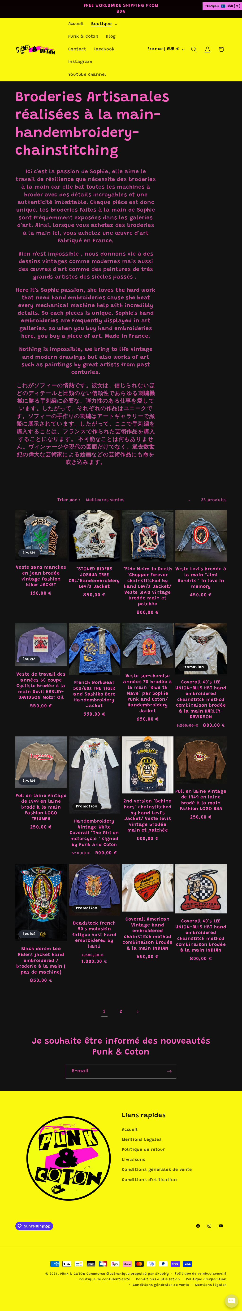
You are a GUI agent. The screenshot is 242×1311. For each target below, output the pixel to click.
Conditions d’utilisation (158, 1279)
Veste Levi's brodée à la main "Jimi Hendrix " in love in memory (201, 578)
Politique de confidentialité (104, 1279)
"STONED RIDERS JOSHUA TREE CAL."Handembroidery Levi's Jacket (94, 578)
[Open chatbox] (231, 1301)
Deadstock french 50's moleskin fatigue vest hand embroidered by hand (94, 935)
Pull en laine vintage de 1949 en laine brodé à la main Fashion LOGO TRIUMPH (41, 807)
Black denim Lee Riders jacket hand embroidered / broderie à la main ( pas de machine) (41, 960)
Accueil (130, 1130)
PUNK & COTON (72, 1274)
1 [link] (104, 1011)
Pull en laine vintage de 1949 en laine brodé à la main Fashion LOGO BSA (200, 800)
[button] (104, 24)
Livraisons (133, 1160)
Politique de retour (143, 1150)
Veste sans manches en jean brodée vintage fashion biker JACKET (41, 576)
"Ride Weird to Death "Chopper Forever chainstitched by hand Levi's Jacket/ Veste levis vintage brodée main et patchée (147, 586)
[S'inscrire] (169, 1071)
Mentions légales (211, 1285)
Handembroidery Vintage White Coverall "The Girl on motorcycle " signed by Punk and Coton (94, 833)
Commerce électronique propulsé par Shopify (127, 1274)
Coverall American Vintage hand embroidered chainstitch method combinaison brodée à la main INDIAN (148, 934)
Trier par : (68, 500)
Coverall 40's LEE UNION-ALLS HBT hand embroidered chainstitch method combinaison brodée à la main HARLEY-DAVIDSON (200, 699)
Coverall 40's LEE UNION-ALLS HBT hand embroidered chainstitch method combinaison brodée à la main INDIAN (200, 936)
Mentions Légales (141, 1140)
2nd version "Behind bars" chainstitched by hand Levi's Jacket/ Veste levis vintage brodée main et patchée (148, 816)
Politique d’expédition (206, 1279)
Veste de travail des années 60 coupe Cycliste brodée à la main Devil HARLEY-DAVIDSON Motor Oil (41, 686)
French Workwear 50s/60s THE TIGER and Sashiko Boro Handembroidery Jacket (94, 694)
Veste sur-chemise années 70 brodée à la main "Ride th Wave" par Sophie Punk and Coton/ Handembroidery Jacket (147, 693)
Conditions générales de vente (157, 1170)
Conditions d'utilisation (149, 1180)
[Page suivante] (137, 1012)
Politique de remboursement (201, 1274)
